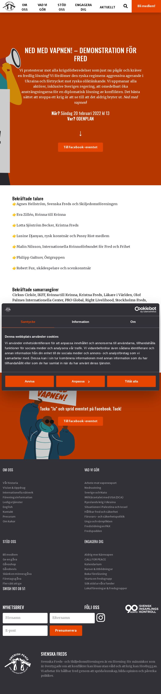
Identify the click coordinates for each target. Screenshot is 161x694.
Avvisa (29, 381)
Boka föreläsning (95, 573)
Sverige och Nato (95, 492)
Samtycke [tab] (28, 321)
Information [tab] (80, 321)
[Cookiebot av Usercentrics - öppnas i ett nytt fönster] (137, 309)
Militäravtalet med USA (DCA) (103, 497)
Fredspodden (93, 531)
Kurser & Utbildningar (98, 569)
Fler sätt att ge (12, 583)
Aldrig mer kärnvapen (98, 554)
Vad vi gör (42, 7)
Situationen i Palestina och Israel (105, 507)
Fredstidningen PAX (97, 526)
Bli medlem (10, 554)
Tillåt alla (131, 381)
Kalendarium (93, 564)
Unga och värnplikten (98, 521)
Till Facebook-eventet (80, 147)
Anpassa (78, 381)
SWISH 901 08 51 (14, 588)
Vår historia (10, 482)
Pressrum (9, 516)
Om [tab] (133, 321)
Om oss (25, 7)
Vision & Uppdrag (14, 487)
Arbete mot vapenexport (100, 482)
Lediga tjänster (13, 502)
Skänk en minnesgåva (17, 573)
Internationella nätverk (18, 492)
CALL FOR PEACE (95, 559)
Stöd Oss (62, 7)
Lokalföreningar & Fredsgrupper (105, 588)
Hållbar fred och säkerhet (101, 511)
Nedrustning (92, 487)
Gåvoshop (9, 564)
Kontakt (8, 511)
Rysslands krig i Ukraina (100, 502)
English (8, 507)
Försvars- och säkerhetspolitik (104, 516)
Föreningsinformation (17, 497)
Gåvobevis (10, 569)
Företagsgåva (12, 578)
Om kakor (9, 521)
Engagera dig (83, 7)
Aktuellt (107, 7)
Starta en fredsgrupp (98, 578)
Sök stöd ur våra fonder (99, 583)
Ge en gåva (10, 559)
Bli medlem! (146, 6)
